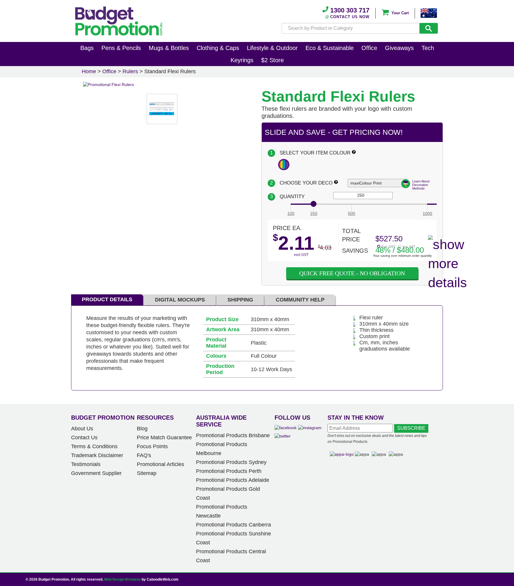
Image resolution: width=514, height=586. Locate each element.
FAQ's (144, 455)
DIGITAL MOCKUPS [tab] (180, 300)
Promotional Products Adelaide (232, 480)
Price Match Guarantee (164, 437)
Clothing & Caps (218, 48)
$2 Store (272, 60)
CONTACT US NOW (349, 17)
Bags (87, 48)
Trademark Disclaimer (97, 455)
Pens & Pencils (121, 48)
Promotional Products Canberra (233, 525)
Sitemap (146, 473)
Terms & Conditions (94, 446)
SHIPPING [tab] (240, 300)
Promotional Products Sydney (231, 462)
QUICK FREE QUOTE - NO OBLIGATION (352, 273)
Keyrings (242, 60)
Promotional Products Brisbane (233, 435)
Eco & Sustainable (329, 48)
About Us (82, 429)
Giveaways (399, 48)
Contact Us (84, 437)
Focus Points (152, 446)
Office (369, 48)
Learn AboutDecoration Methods (421, 184)
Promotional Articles (160, 464)
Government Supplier (96, 473)
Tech (427, 48)
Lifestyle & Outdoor (272, 48)
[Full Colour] (284, 164)
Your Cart (399, 13)
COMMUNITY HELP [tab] (300, 300)
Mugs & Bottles (169, 48)
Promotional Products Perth (228, 471)
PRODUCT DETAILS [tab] (107, 299)
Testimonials (86, 464)
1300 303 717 (348, 10)
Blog (142, 429)
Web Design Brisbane (122, 579)
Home (89, 71)
